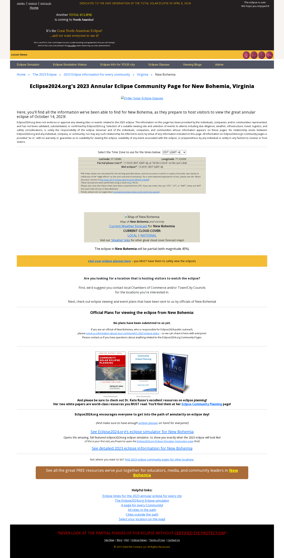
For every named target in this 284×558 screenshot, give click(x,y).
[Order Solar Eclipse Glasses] (142, 98)
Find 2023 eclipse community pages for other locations (159, 459)
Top (275, 549)
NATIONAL (148, 235)
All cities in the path (142, 510)
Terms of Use (157, 540)
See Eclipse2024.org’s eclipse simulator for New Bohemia (142, 431)
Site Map (109, 540)
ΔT (130, 182)
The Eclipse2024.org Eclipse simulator (142, 500)
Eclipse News (139, 540)
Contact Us (174, 540)
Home (34, 8)
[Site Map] (261, 54)
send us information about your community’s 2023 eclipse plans (122, 333)
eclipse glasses (148, 423)
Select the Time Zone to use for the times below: (130, 152)
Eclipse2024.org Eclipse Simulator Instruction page (165, 441)
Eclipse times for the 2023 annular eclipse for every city (142, 496)
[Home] (246, 54)
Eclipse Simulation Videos (70, 64)
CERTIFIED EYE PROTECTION (199, 533)
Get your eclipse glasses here (110, 261)
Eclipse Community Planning (202, 404)
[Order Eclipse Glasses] (254, 54)
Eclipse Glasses (158, 64)
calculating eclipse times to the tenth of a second (136, 192)
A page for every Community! (142, 505)
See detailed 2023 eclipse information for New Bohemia (142, 448)
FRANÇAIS (32, 3)
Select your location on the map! (142, 519)
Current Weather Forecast (128, 226)
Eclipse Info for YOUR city (117, 64)
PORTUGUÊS (45, 3)
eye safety (72, 45)
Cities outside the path (142, 514)
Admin (219, 64)
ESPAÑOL (21, 3)
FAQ (126, 540)
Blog (119, 540)
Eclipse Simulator (28, 64)
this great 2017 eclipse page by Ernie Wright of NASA (124, 179)
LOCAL (132, 235)
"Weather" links (120, 240)
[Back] (269, 54)
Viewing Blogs (192, 64)
